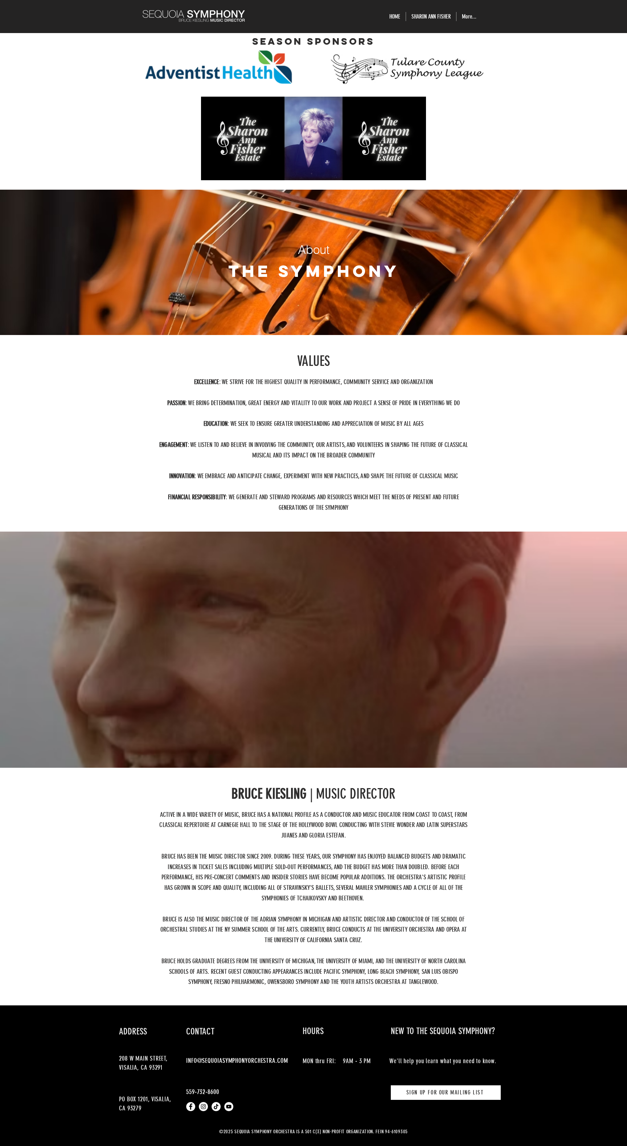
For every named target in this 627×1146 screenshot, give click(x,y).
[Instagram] (203, 1106)
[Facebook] (190, 1106)
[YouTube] (228, 1106)
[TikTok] (216, 1106)
